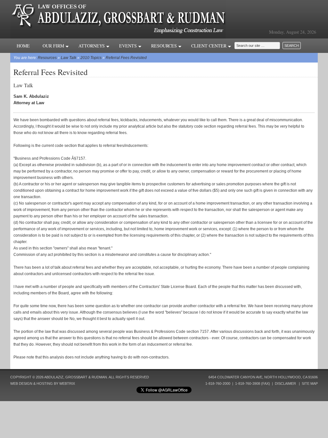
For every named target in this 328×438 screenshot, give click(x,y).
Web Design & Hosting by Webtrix (42, 383)
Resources (164, 46)
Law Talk (68, 57)
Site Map (310, 383)
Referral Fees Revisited (126, 57)
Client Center (209, 46)
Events (128, 46)
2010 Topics (91, 57)
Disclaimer (285, 383)
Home (23, 46)
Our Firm (54, 46)
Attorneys (92, 46)
